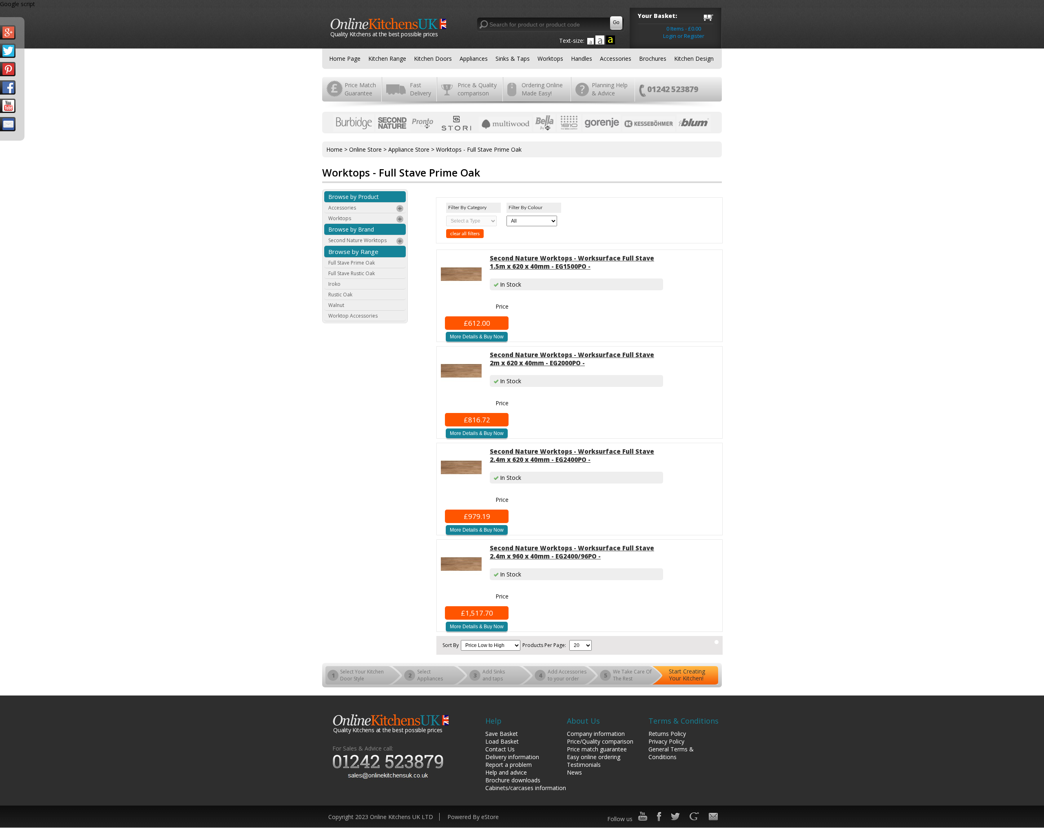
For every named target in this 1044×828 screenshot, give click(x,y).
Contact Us (500, 749)
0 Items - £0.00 (683, 28)
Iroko (334, 283)
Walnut (336, 305)
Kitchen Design (694, 58)
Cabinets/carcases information (525, 788)
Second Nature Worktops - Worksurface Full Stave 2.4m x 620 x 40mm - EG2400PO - (572, 455)
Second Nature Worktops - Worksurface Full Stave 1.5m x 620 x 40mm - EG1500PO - (572, 262)
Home (334, 149)
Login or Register (683, 36)
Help (493, 721)
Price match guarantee (597, 749)
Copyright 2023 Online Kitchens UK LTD (380, 817)
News (574, 772)
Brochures (652, 58)
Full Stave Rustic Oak (351, 273)
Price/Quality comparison (600, 741)
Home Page (345, 58)
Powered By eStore (473, 817)
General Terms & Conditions (671, 753)
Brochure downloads (512, 780)
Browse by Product (353, 197)
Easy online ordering (593, 757)
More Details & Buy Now (477, 337)
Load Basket (502, 741)
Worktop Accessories (353, 315)
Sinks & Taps (512, 58)
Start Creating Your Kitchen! (687, 674)
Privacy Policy (666, 741)
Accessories (615, 58)
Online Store (365, 149)
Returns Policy (667, 733)
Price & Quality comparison (477, 89)
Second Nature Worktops (357, 240)
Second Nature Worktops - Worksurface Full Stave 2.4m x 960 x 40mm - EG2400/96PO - (572, 552)
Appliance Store (408, 149)
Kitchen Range (387, 58)
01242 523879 (672, 89)
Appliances (474, 58)
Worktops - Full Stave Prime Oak (479, 149)
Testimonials (584, 764)
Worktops (550, 58)
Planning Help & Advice (610, 89)
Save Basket (501, 733)
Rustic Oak (340, 294)
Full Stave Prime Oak (351, 262)
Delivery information (512, 757)
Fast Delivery (420, 89)
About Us (583, 721)
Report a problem (508, 764)
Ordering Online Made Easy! (542, 89)
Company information (596, 733)
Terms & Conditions (683, 721)
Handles (581, 58)
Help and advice (506, 772)
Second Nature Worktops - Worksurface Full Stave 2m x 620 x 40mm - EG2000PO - (572, 359)
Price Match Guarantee (360, 89)
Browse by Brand (351, 229)
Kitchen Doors (433, 58)
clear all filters (465, 233)
